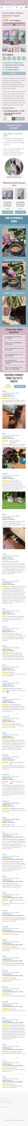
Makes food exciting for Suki (16, 763)
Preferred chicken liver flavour (16, 616)
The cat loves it (14, 934)
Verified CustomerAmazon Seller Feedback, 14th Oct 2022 (12, 974)
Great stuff (13, 1068)
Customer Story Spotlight (14, 126)
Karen (4, 1018)
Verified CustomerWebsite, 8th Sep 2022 (8, 737)
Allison (4, 876)
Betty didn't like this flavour (13, 688)
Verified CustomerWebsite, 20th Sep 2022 (8, 518)
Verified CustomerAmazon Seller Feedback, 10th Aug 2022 (12, 1064)
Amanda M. (6, 716)
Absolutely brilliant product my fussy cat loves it (13, 1011)
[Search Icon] (17, 7)
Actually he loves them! (17, 808)
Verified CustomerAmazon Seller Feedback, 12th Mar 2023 (12, 858)
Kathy (4, 817)
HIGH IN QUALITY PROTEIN (11, 67)
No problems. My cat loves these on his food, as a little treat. (13, 904)
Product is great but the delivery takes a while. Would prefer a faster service (12, 886)
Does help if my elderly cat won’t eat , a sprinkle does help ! (12, 980)
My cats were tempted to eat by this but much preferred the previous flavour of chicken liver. (12, 619)
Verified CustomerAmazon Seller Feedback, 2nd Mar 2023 (12, 880)
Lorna (4, 1060)
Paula (4, 1077)
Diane (4, 514)
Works (12, 672)
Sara (3, 579)
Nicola (4, 665)
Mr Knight (5, 927)
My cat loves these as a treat (16, 900)
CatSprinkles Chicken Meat (11, 393)
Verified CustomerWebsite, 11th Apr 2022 (8, 805)
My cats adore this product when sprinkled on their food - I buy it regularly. (13, 920)
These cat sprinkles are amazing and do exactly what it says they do (12, 1086)
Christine (5, 987)
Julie (3, 609)
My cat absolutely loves (17, 963)
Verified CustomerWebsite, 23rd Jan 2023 (8, 395)
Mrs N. (4, 433)
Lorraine (4, 473)
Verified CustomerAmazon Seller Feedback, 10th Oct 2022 (12, 991)
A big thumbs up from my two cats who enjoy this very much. (13, 949)
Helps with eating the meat (16, 521)
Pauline (4, 733)
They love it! (13, 398)
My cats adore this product (18, 918)
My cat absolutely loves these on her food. (13, 965)
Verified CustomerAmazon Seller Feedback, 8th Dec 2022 (12, 943)
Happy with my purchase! (17, 839)
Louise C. (5, 627)
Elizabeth (5, 755)
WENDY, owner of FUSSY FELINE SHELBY (12, 135)
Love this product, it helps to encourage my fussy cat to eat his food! (13, 726)
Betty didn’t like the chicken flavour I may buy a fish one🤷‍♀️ (13, 691)
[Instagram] (5, 1111)
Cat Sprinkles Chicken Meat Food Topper (12, 14)
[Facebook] (2, 1111)
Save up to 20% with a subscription (14, 23)
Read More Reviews (14, 177)
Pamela (4, 697)
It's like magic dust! (16, 653)
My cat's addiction (15, 634)
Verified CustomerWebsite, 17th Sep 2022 (8, 720)
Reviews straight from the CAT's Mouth (14, 378)
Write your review (19, 386)
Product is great (14, 884)
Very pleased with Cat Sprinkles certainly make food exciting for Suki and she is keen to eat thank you (13, 767)
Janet (4, 956)
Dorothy (4, 971)
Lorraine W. (5, 774)
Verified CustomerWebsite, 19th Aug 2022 (8, 477)
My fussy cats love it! (16, 861)
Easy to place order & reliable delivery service (13, 996)
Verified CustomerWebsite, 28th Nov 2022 (8, 613)
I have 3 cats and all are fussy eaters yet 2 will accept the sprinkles (14, 674)
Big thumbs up (14, 947)
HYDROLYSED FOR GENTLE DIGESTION (14, 65)
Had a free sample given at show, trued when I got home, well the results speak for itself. (13, 445)
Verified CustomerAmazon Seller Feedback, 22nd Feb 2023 (12, 914)
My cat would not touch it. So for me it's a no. (14, 826)
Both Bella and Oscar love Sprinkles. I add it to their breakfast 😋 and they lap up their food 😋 (14, 402)
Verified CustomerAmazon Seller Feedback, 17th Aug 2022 (12, 1048)
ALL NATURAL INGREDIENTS (12, 70)
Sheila (4, 893)
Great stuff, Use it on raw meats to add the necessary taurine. (13, 1070)
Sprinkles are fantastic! (17, 740)
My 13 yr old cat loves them (16, 782)
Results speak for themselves (14, 441)
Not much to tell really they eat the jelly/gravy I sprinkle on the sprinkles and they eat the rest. (13, 525)
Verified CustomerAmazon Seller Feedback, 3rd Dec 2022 (12, 960)
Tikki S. (4, 391)
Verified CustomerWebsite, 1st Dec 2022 (8, 558)
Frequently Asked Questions (14, 330)
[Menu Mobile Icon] (2, 7)
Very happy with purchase (17, 1025)
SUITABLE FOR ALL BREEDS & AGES (14, 63)
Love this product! (15, 724)
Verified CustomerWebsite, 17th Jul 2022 (8, 778)
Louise (4, 554)
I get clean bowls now (14, 705)
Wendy (4, 646)
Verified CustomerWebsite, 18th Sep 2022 (8, 650)
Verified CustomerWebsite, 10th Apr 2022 (8, 583)
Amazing (12, 1009)
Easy (9, 994)
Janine (4, 854)
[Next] (22, 36)
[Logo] (9, 7)
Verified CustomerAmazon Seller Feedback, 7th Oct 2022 (12, 1005)
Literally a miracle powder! (18, 586)
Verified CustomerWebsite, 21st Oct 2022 (8, 437)
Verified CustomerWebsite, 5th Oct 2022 (8, 685)
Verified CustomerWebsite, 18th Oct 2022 (8, 630)
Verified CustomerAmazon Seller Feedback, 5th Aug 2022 (12, 1081)
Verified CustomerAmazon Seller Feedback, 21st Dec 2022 (12, 896)
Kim (3, 832)
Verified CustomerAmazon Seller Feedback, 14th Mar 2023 (12, 836)
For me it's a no (10, 825)
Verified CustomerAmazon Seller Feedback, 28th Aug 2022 (12, 1022)
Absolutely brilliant (15, 1052)
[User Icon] (21, 7)
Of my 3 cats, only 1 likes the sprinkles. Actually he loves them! (14, 811)
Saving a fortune (13, 561)
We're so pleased (15, 481)
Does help (13, 978)
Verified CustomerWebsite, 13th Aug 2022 (8, 759)
